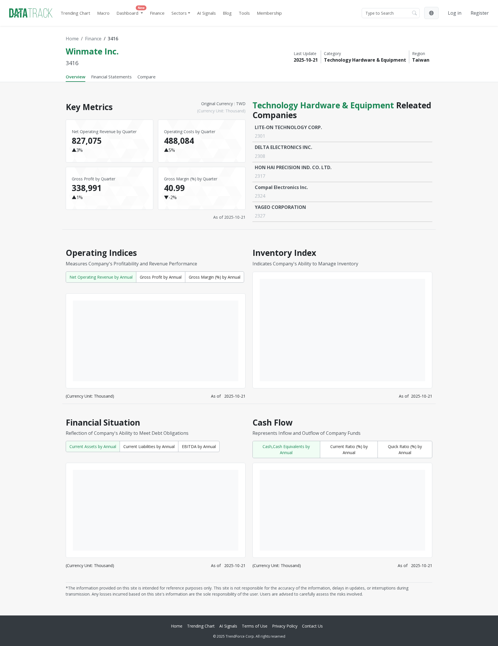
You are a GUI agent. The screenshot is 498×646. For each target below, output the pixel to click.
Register (480, 13)
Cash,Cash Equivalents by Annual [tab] (286, 449)
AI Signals (206, 13)
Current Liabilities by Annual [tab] (149, 446)
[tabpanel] (249, 346)
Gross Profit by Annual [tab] (161, 277)
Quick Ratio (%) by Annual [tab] (405, 449)
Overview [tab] (75, 77)
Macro (103, 13)
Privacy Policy (284, 626)
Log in (454, 13)
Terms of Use (254, 626)
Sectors (179, 13)
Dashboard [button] (130, 11)
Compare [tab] (146, 77)
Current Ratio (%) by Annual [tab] (349, 449)
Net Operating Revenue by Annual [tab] (101, 277)
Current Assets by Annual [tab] (92, 446)
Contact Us (312, 626)
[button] (431, 13)
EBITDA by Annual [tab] (199, 446)
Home (72, 38)
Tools (244, 13)
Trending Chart (75, 13)
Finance (157, 13)
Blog (227, 13)
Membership (269, 13)
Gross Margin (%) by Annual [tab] (214, 277)
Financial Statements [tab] (111, 77)
